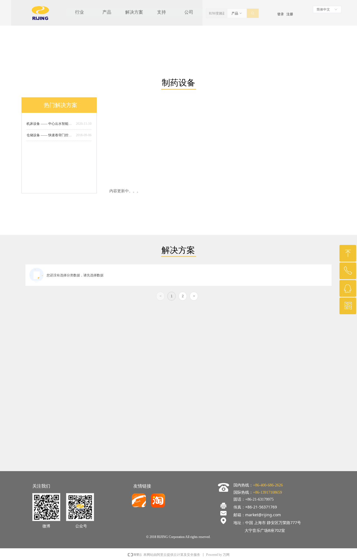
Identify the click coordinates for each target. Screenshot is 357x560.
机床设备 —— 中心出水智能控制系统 (50, 124)
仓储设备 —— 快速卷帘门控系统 (50, 135)
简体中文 (323, 9)
